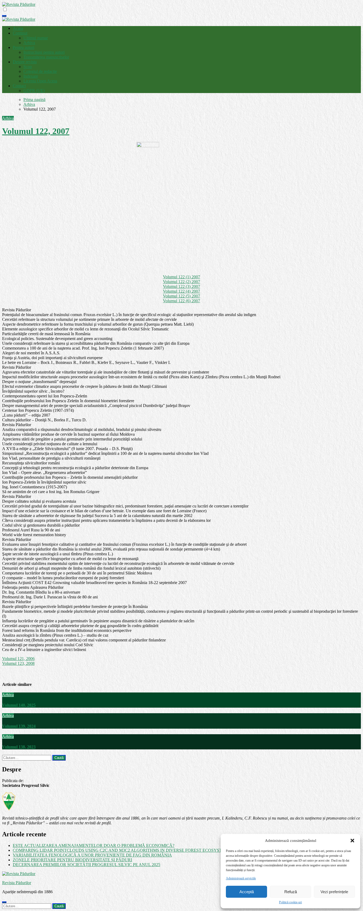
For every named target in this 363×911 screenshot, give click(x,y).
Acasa (18, 28)
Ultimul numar (35, 38)
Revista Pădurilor (16, 882)
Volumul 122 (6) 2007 (181, 301)
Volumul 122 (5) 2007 (181, 296)
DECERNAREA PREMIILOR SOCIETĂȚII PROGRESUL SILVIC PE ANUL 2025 (86, 864)
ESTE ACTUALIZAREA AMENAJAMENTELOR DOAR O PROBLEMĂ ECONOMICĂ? (93, 845)
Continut (20, 33)
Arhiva (29, 42)
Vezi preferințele (334, 891)
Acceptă (246, 891)
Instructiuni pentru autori (44, 52)
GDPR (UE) (34, 90)
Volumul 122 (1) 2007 (181, 277)
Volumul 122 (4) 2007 (181, 291)
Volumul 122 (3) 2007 (181, 286)
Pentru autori (23, 47)
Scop (27, 66)
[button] (352, 840)
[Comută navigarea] (4, 16)
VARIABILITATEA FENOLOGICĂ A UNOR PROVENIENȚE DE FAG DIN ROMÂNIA (92, 855)
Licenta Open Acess (40, 81)
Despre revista (25, 62)
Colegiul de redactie (40, 71)
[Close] (4, 902)
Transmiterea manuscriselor (46, 57)
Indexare (30, 76)
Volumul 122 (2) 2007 (181, 281)
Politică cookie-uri (290, 902)
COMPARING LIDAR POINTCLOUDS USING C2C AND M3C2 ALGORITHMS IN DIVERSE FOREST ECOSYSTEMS (122, 850)
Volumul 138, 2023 (19, 747)
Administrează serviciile (241, 878)
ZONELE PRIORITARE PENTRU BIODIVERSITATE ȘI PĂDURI (72, 860)
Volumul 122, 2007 (35, 131)
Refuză (290, 891)
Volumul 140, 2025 (19, 705)
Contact (19, 85)
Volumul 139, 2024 (19, 726)
